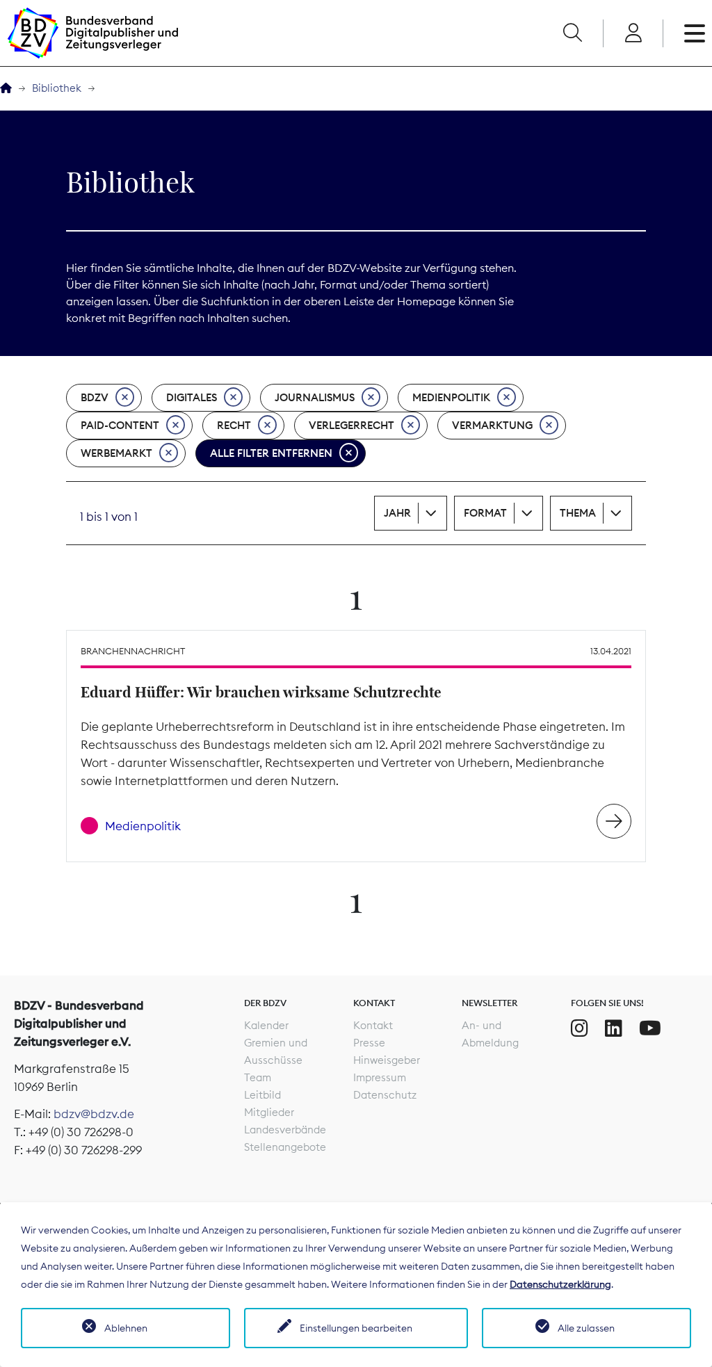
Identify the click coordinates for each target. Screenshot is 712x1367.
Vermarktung (492, 425)
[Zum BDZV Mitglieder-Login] (633, 33)
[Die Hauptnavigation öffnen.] (694, 33)
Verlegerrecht (351, 425)
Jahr (397, 512)
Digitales (191, 397)
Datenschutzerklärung (560, 1284)
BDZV (94, 397)
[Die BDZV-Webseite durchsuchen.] (572, 33)
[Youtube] (650, 1028)
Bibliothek (56, 88)
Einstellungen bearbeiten (356, 1328)
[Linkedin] (613, 1028)
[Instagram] (579, 1028)
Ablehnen (125, 1328)
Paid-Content (120, 425)
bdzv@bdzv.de (94, 1114)
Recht (234, 425)
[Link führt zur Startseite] (92, 33)
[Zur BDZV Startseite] (6, 89)
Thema (578, 512)
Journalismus (315, 397)
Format (485, 512)
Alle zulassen (586, 1328)
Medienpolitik (451, 397)
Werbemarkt (116, 453)
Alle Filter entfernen (271, 453)
